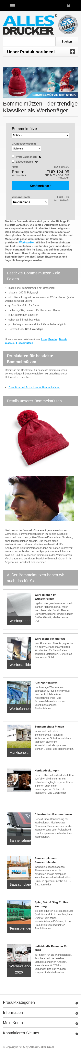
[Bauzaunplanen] (19, 868)
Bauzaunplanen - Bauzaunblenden (46, 860)
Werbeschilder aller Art (50, 638)
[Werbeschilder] (19, 648)
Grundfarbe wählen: (24, 143)
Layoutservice (27, 161)
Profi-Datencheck (28, 156)
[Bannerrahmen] (19, 824)
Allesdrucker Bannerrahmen (53, 814)
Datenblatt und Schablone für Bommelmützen (34, 387)
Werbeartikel (26, 242)
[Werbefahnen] (19, 692)
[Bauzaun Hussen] (19, 736)
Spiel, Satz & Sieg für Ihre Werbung (51, 904)
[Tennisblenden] (19, 912)
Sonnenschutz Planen (49, 726)
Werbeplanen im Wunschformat (45, 596)
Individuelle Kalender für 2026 (51, 948)
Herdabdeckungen (47, 770)
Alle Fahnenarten (46, 682)
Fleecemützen (24, 342)
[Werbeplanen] (19, 604)
